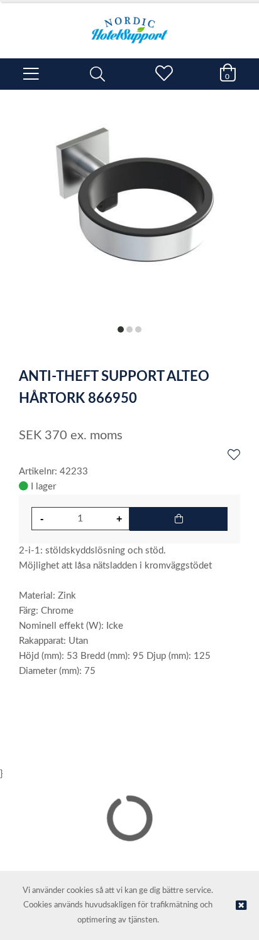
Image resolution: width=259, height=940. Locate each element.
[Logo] (129, 24)
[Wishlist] (234, 455)
